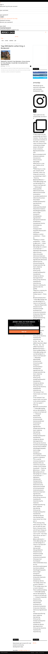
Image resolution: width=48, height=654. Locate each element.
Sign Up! (24, 331)
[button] (24, 322)
